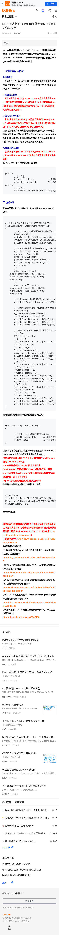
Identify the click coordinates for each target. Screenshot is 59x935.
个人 (54, 16)
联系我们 (29, 901)
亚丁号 (4, 648)
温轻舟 (4, 777)
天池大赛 (20, 907)
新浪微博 (16, 893)
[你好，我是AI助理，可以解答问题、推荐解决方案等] (43, 10)
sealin (4, 664)
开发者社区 (12, 907)
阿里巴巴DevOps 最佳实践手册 (16, 875)
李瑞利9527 (6, 713)
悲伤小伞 (5, 794)
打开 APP (50, 3)
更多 (4, 882)
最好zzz (5, 729)
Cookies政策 (26, 918)
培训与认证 (30, 907)
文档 (4, 907)
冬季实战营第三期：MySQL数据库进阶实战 (21, 869)
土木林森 (5, 680)
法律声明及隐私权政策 (11, 918)
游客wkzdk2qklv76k (10, 696)
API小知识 (6, 745)
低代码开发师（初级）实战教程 (16, 864)
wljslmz (5, 761)
